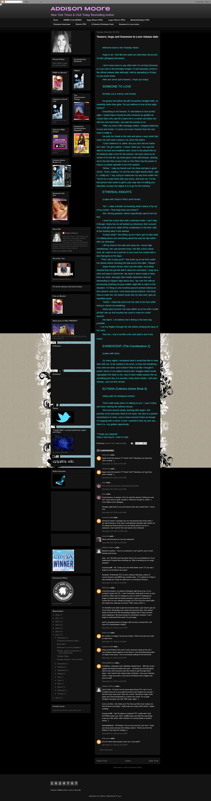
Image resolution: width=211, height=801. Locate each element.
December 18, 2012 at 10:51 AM (114, 531)
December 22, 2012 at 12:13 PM (114, 733)
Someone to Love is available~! (69, 647)
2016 (57, 621)
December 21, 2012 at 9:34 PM (114, 681)
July (59, 677)
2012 (57, 635)
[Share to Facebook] (143, 443)
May (59, 684)
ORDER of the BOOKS (72, 20)
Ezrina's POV (81, 24)
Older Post (153, 761)
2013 (57, 632)
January (60, 694)
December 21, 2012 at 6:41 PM (114, 658)
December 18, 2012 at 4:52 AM (114, 478)
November (61, 664)
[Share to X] (141, 443)
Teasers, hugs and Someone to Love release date (69, 652)
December (61, 638)
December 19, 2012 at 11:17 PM (114, 628)
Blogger (119, 796)
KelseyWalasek (108, 663)
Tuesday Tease (63, 656)
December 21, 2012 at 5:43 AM (114, 642)
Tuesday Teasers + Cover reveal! (69, 659)
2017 (57, 618)
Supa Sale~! (61, 644)
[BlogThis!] (138, 443)
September (61, 670)
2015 (57, 625)
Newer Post (102, 761)
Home (55, 20)
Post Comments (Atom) (133, 767)
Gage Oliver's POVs (95, 20)
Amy (104, 482)
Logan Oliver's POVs (116, 20)
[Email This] (136, 443)
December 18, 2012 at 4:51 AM (114, 464)
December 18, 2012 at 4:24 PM (114, 583)
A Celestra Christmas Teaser (68, 641)
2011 (57, 698)
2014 (57, 628)
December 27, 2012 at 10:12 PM (114, 745)
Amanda (105, 536)
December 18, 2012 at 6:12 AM (114, 489)
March (60, 687)
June (59, 680)
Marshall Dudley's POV (140, 20)
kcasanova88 (107, 517)
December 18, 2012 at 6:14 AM (114, 512)
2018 (57, 615)
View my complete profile (62, 251)
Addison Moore (80, 8)
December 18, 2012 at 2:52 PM (114, 543)
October (60, 667)
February (61, 690)
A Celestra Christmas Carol (102, 24)
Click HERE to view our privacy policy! (60, 64)
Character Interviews (61, 24)
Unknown (106, 455)
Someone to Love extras (129, 24)
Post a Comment (106, 750)
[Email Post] (132, 443)
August (60, 674)
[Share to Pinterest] (145, 443)
